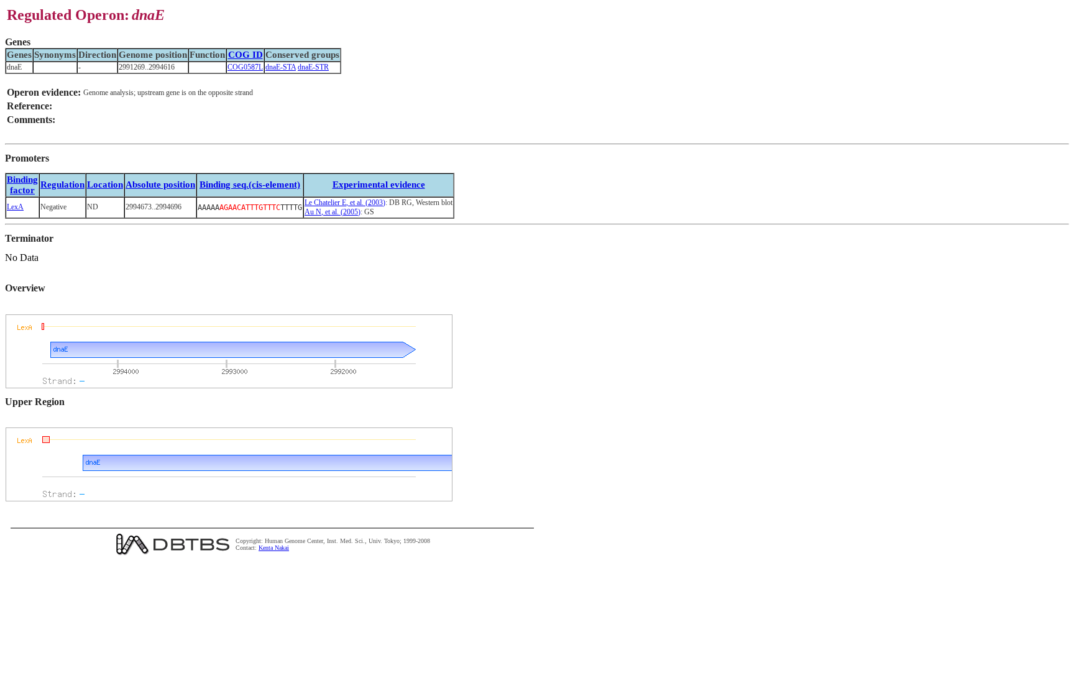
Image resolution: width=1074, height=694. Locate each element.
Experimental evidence (379, 184)
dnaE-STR (313, 67)
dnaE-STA (280, 67)
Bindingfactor (22, 185)
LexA (15, 207)
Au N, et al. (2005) (332, 212)
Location (105, 184)
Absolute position (160, 184)
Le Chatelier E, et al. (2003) (345, 202)
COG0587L (245, 67)
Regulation (62, 184)
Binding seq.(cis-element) (250, 184)
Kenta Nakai (274, 547)
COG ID (245, 55)
